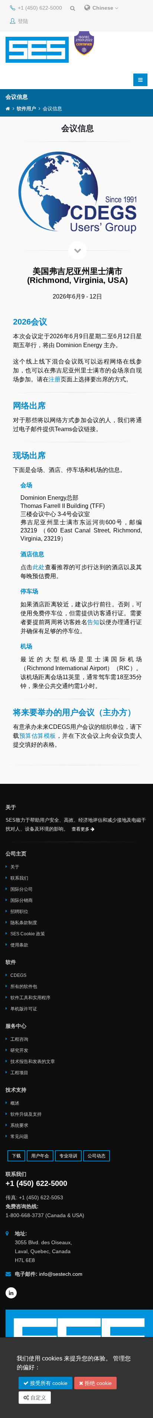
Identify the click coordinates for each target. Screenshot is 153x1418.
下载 (16, 1155)
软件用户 (26, 108)
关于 (14, 867)
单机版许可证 (23, 1008)
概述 (14, 1103)
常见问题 (19, 1136)
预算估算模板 (37, 736)
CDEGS (18, 975)
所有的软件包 (23, 986)
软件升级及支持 (26, 1114)
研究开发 (19, 1050)
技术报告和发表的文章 (32, 1061)
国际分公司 (21, 889)
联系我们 (19, 878)
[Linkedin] (11, 1292)
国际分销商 (21, 900)
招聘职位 (19, 911)
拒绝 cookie (97, 1383)
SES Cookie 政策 (27, 933)
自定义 (37, 1398)
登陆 (22, 21)
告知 (93, 622)
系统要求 (19, 1125)
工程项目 (19, 1072)
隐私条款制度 (23, 922)
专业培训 (68, 1155)
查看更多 (81, 829)
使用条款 (19, 945)
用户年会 (40, 1155)
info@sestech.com (60, 1274)
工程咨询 (19, 1039)
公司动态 (96, 1155)
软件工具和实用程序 (30, 997)
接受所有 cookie (48, 1383)
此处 (39, 567)
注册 (55, 379)
